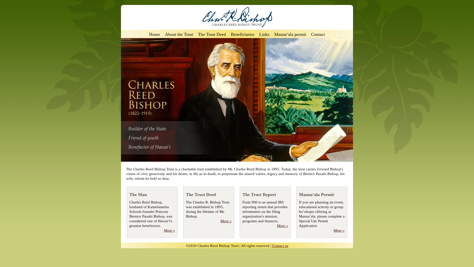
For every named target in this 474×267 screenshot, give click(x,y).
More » (169, 230)
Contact (318, 34)
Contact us (280, 246)
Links (264, 34)
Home (154, 34)
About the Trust (179, 34)
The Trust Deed (212, 34)
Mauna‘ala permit (290, 34)
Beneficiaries (242, 34)
